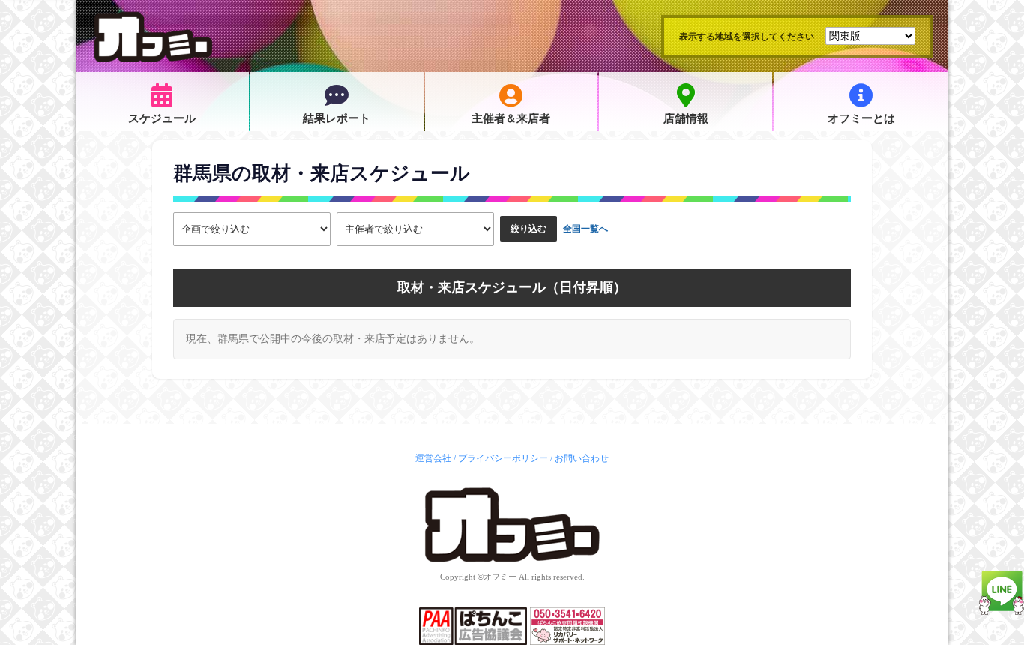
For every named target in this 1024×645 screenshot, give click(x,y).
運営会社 (433, 458)
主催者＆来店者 (511, 118)
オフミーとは (861, 118)
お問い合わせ (582, 458)
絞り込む (528, 229)
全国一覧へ (585, 229)
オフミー (500, 576)
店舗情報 (685, 118)
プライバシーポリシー (503, 458)
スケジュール (162, 118)
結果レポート (336, 118)
